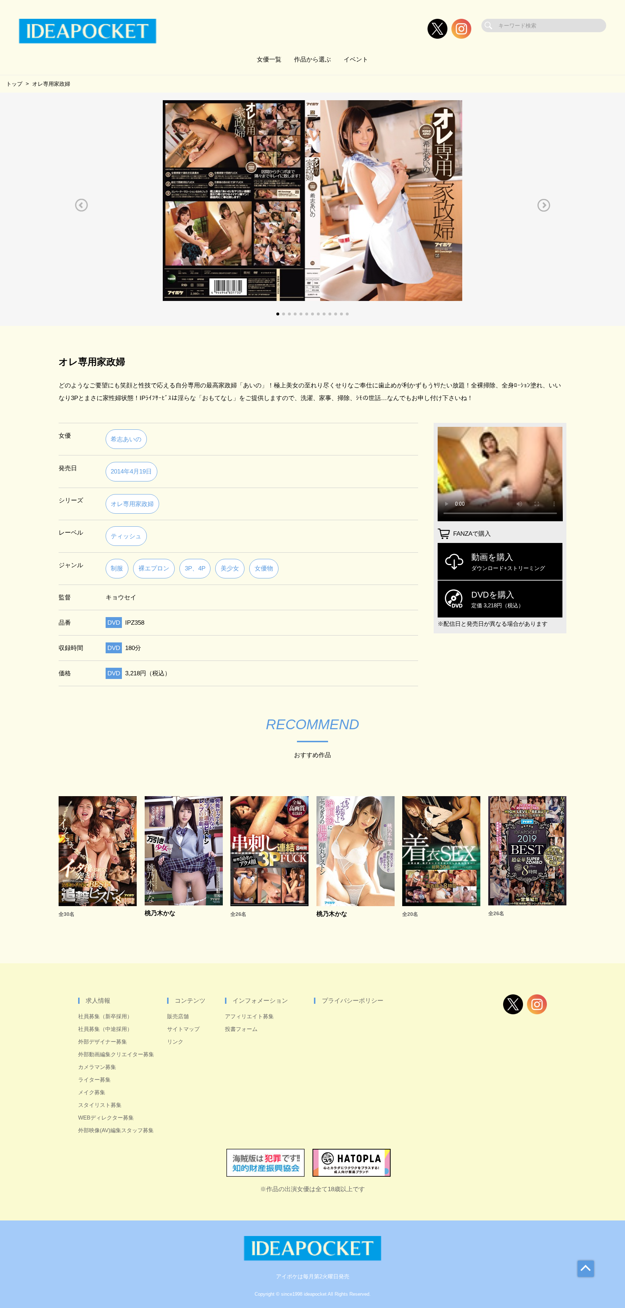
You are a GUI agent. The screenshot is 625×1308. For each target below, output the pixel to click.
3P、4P (195, 568)
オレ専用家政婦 (132, 504)
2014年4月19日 (131, 471)
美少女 (230, 568)
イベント (356, 59)
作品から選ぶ (312, 59)
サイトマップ (183, 1029)
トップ (14, 84)
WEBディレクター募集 (106, 1117)
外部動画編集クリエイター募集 (116, 1054)
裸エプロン (154, 568)
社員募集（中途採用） (105, 1029)
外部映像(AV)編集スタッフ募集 (116, 1130)
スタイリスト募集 (100, 1105)
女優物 (264, 568)
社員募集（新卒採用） (105, 1016)
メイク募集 (91, 1092)
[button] (81, 205)
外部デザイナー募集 (102, 1042)
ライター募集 (94, 1079)
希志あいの (126, 439)
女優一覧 (269, 59)
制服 (117, 568)
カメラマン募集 (97, 1067)
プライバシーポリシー (352, 1000)
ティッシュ (126, 536)
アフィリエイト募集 (249, 1016)
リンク (175, 1042)
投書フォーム (241, 1029)
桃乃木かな (160, 913)
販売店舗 (178, 1016)
